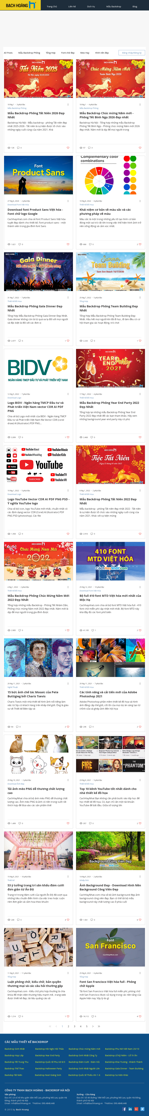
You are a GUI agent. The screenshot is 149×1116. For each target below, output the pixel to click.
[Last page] (99, 1026)
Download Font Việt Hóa (18, 204)
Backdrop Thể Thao (14, 1068)
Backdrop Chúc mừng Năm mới (84, 1048)
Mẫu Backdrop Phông (29, 52)
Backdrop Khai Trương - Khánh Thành (123, 1061)
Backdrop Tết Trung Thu (16, 1061)
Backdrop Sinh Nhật (15, 1048)
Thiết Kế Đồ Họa (87, 204)
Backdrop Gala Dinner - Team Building (124, 1068)
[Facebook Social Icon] (124, 1109)
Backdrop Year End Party (47, 1055)
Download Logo (14, 398)
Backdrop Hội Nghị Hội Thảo (49, 1048)
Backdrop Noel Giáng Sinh (48, 1075)
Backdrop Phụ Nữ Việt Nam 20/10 (122, 1048)
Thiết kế (11, 880)
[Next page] (92, 1026)
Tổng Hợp (50, 52)
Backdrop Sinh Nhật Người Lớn (84, 1068)
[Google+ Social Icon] (136, 1109)
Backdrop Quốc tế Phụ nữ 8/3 (50, 1061)
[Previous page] (56, 1026)
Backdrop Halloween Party (48, 1068)
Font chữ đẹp (67, 52)
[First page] (50, 1026)
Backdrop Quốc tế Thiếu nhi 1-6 (84, 1075)
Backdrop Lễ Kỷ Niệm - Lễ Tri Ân (121, 1055)
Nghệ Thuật (13, 687)
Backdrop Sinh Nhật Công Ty (83, 1055)
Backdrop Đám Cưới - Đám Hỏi (84, 1061)
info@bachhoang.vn (21, 1103)
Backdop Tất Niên (13, 1075)
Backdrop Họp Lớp (14, 1055)
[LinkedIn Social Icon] (130, 1109)
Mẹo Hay (84, 52)
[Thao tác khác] (69, 104)
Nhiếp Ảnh (84, 880)
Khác (97, 52)
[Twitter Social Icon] (142, 1109)
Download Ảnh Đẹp (16, 784)
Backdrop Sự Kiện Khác (116, 1075)
